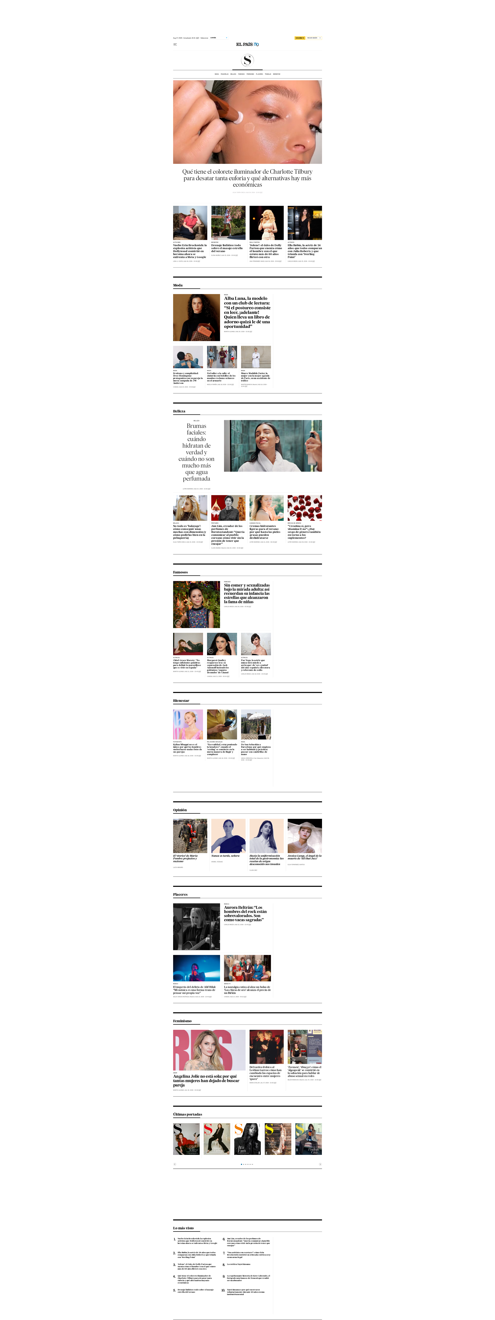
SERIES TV (227, 984)
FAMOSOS (227, 582)
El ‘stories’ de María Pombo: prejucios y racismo (185, 859)
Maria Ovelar (254, 1083)
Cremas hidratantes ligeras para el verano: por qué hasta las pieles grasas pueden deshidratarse (265, 532)
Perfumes (214, 523)
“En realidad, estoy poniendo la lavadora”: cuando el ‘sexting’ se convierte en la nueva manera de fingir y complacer (222, 750)
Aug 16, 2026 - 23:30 (227, 758)
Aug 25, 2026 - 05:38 (187, 387)
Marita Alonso (229, 331)
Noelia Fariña (212, 384)
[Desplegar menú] (175, 44)
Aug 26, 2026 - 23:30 (254, 192)
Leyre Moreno (188, 489)
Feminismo (250, 74)
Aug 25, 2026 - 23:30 (229, 255)
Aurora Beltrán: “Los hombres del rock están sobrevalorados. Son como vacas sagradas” (245, 914)
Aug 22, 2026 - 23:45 (243, 924)
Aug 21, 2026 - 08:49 (269, 542)
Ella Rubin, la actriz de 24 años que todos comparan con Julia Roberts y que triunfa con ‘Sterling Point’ (305, 251)
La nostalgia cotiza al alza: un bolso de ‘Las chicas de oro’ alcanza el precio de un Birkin (247, 990)
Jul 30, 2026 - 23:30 (193, 1090)
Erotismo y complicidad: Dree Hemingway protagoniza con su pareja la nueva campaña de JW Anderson (188, 378)
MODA (226, 295)
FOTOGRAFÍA (177, 742)
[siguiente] (320, 1164)
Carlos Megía (293, 261)
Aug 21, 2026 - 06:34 (221, 676)
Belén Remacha (293, 1080)
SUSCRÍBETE (300, 38)
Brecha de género (294, 523)
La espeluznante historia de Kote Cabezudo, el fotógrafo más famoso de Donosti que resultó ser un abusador (248, 1278)
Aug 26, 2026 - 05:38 (243, 606)
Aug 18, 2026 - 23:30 (193, 756)
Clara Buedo (216, 548)
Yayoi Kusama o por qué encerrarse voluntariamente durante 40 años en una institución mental (246, 1292)
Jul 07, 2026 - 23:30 (268, 1083)
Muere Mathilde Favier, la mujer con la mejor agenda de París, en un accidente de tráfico (255, 377)
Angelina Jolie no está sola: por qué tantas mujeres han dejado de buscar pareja (206, 1081)
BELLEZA (196, 421)
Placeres (259, 74)
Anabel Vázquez (217, 862)
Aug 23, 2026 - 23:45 (203, 997)
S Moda (175, 387)
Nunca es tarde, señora (225, 856)
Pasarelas (224, 74)
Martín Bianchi (246, 384)
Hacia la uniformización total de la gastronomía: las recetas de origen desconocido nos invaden (267, 860)
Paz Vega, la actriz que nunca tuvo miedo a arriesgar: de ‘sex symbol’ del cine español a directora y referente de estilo (255, 665)
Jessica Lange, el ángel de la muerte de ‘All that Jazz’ (304, 857)
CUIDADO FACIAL (255, 523)
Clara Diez (253, 870)
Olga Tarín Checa (239, 192)
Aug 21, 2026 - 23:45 (193, 671)
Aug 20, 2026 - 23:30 (244, 331)
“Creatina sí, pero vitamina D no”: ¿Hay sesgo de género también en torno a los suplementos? (304, 532)
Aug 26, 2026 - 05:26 (273, 261)
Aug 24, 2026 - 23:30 (202, 489)
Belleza (233, 74)
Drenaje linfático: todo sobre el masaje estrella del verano (227, 248)
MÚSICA (226, 904)
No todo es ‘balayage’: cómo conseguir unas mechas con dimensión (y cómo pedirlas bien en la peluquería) (189, 532)
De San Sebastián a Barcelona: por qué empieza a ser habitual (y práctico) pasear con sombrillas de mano (256, 750)
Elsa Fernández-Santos (296, 864)
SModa (247, 60)
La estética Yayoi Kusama (238, 1264)
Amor (175, 1073)
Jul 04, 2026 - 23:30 (313, 1080)
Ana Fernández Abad (257, 261)
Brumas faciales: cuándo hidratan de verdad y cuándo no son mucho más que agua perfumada (196, 452)
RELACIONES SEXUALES (214, 742)
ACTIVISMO (177, 242)
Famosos (241, 74)
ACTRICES (291, 242)
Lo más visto (183, 1228)
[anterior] (174, 1164)
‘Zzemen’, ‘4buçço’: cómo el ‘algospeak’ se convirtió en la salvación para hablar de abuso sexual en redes (304, 1071)
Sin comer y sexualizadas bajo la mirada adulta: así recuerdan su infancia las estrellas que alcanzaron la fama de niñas (247, 594)
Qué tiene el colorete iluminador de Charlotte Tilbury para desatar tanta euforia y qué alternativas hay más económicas (247, 178)
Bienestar (276, 74)
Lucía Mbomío (178, 867)
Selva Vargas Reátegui (181, 997)
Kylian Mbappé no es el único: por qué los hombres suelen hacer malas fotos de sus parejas (187, 748)
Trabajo (268, 74)
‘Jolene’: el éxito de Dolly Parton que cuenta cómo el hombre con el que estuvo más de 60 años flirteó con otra (266, 251)
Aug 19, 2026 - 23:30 (226, 384)
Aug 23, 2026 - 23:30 (195, 542)
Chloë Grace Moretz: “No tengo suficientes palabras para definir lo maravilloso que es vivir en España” (187, 664)
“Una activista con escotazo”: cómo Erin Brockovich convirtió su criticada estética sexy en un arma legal (248, 1255)
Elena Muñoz (216, 255)
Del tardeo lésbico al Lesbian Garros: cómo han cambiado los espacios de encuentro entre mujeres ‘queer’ (266, 1073)
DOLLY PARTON (255, 242)
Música (175, 984)
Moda (217, 74)
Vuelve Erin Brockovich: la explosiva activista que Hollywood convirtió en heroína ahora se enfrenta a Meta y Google (190, 251)
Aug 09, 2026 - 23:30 (307, 542)
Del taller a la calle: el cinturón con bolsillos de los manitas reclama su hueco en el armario (221, 377)
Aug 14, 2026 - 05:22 (238, 997)
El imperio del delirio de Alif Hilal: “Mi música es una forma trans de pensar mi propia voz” (194, 990)
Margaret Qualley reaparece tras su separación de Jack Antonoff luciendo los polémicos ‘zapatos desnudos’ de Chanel (218, 666)
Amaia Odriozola (247, 758)
